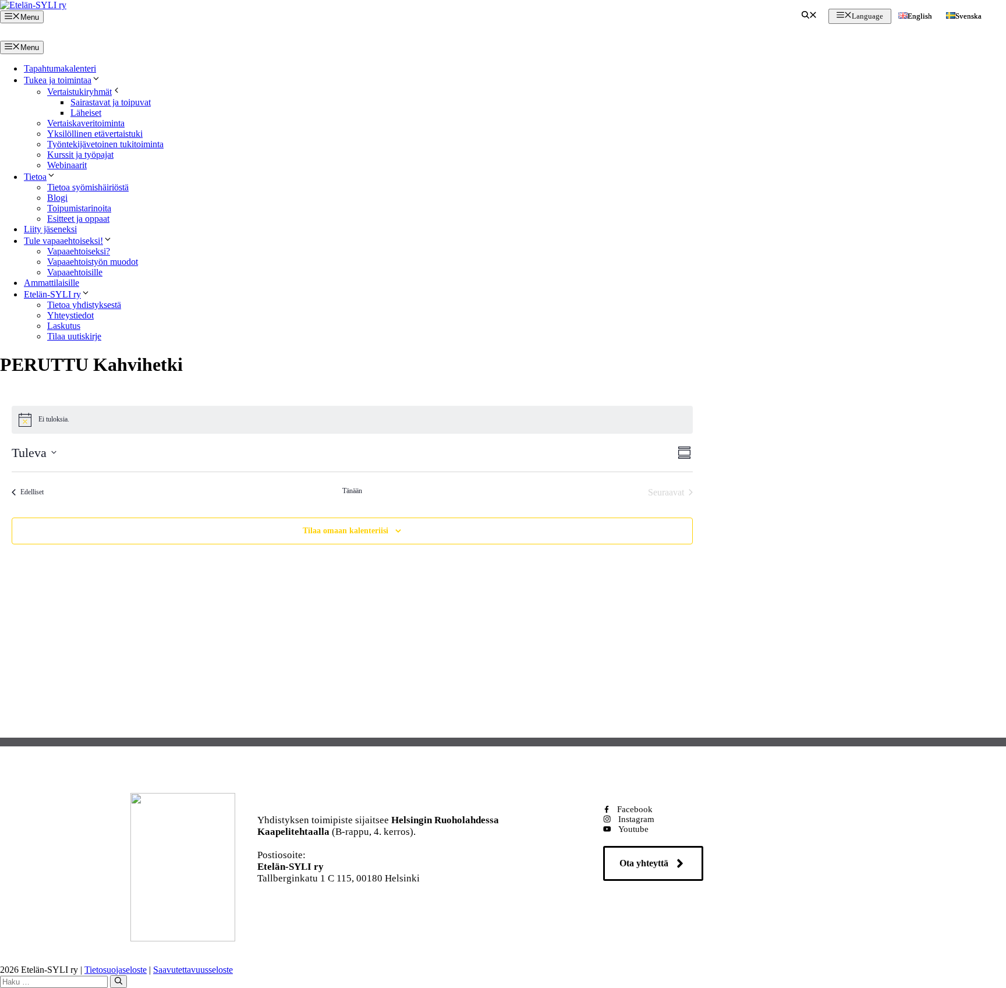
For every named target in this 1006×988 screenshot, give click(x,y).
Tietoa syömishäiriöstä (88, 187)
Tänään (352, 491)
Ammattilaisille (51, 283)
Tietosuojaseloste (115, 970)
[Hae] (118, 981)
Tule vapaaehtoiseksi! (63, 241)
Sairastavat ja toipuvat (110, 102)
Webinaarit (67, 165)
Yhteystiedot (70, 315)
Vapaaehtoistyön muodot (92, 262)
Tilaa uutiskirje (74, 336)
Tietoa (35, 177)
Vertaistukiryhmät (79, 92)
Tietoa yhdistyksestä (84, 305)
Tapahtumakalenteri (60, 68)
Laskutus (63, 326)
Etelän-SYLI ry (52, 294)
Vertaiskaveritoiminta (86, 123)
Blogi (57, 198)
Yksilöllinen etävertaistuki (95, 134)
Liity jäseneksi (50, 229)
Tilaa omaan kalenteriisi (345, 530)
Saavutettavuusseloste (193, 970)
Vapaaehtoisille (74, 272)
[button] (809, 16)
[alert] (352, 420)
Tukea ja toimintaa (57, 80)
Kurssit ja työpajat (80, 155)
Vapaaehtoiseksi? (78, 251)
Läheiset (85, 113)
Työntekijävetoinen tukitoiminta (105, 144)
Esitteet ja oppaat (78, 219)
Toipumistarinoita (79, 208)
